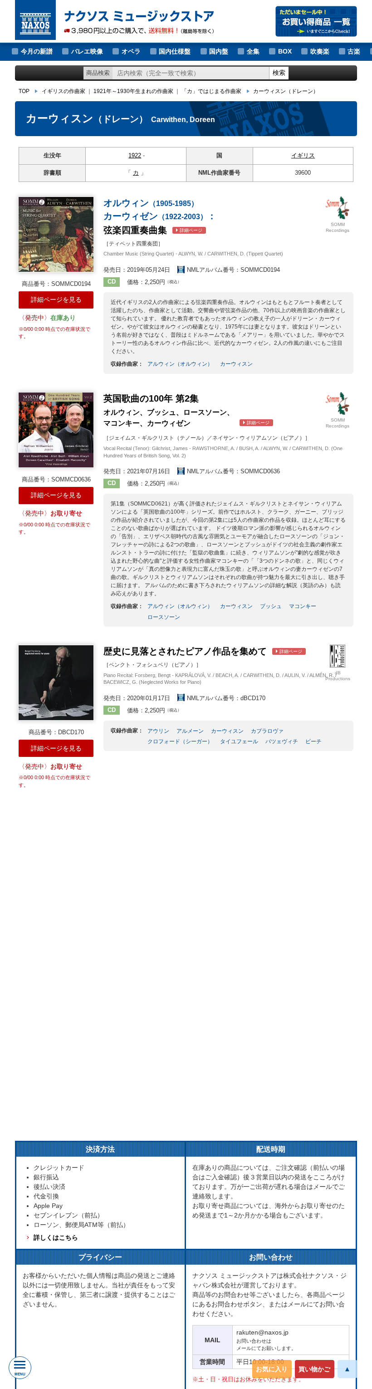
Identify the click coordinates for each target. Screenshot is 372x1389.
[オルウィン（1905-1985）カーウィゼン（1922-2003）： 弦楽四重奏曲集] (56, 234)
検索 (279, 72)
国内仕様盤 (175, 51)
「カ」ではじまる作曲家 (211, 91)
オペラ (131, 51)
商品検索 (98, 72)
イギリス (303, 155)
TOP (24, 91)
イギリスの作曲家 (63, 91)
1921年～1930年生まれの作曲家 (133, 91)
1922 (134, 155)
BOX (285, 51)
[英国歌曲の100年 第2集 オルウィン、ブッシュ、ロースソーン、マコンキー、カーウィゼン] (56, 430)
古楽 (354, 51)
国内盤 (218, 51)
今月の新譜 (37, 51)
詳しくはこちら (56, 1237)
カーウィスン (285, 91)
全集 (253, 51)
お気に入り (272, 1369)
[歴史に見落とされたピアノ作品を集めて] (56, 683)
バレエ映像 (87, 51)
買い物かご (314, 1369)
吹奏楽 (319, 51)
